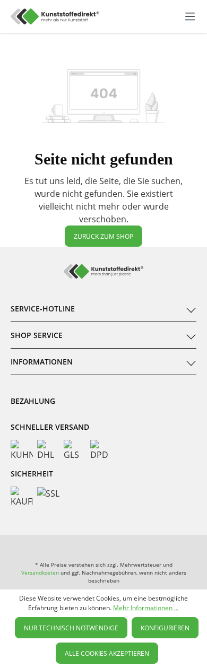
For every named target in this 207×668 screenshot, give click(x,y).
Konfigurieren (165, 627)
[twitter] (103, 545)
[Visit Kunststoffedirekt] (22, 545)
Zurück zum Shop (103, 236)
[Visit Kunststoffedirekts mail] (185, 545)
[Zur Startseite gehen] (55, 16)
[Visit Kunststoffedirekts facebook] (62, 545)
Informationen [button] (42, 362)
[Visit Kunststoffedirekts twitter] (144, 545)
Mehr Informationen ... (146, 607)
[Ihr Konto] (167, 16)
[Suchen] (145, 15)
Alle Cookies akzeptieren (107, 653)
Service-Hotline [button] (43, 308)
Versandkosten (40, 572)
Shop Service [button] (37, 335)
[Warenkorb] (178, 16)
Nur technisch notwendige (71, 627)
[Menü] (190, 16)
